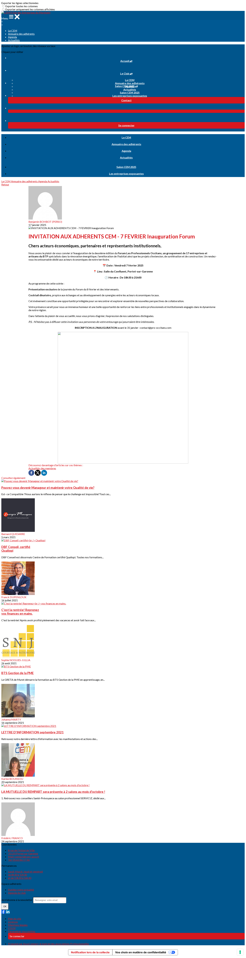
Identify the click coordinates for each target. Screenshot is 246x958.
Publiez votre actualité (21, 889)
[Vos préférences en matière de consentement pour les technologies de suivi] (240, 952)
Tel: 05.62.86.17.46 (19, 859)
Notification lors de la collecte (90, 952)
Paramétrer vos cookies (21, 931)
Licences (13, 921)
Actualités (14, 40)
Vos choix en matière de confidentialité (140, 952)
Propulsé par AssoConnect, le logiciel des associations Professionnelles (48, 943)
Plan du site (14, 918)
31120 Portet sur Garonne (23, 853)
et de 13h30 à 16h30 (19, 877)
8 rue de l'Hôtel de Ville (21, 850)
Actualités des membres (42, 468)
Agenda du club (17, 892)
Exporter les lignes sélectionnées (19, 3)
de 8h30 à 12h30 (17, 874)
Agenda (12, 37)
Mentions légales (18, 925)
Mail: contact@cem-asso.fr (23, 856)
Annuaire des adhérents (21, 33)
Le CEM (12, 30)
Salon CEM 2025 (130, 92)
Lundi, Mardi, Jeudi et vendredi (25, 871)
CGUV (12, 928)
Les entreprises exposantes (129, 95)
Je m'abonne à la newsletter (17, 899)
